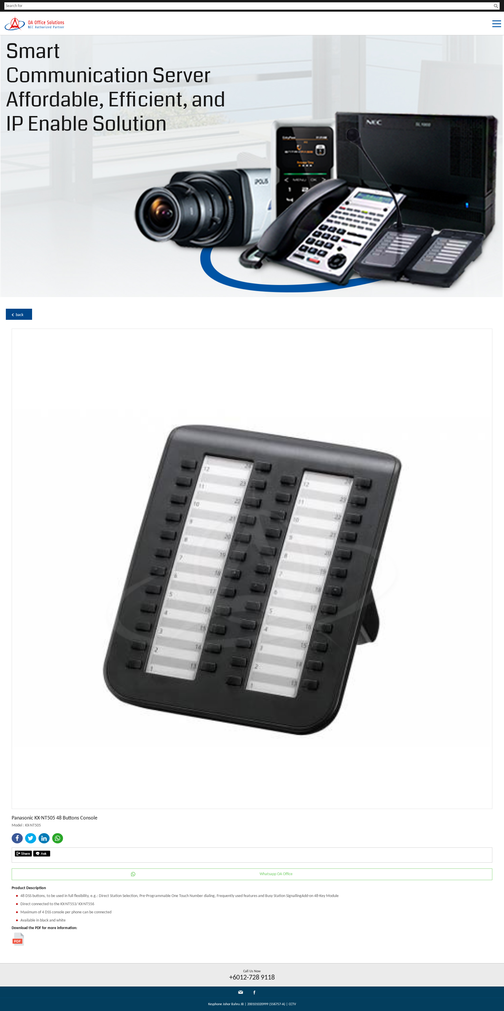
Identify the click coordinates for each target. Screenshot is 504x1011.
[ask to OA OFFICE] (41, 853)
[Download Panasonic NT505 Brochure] (18, 944)
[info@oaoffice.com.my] (240, 992)
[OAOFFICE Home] (34, 29)
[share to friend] (23, 853)
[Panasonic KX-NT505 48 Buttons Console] (252, 807)
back (19, 315)
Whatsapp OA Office (276, 874)
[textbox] (249, 6)
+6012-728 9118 (252, 977)
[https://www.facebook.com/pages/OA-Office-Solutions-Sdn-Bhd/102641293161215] (254, 993)
